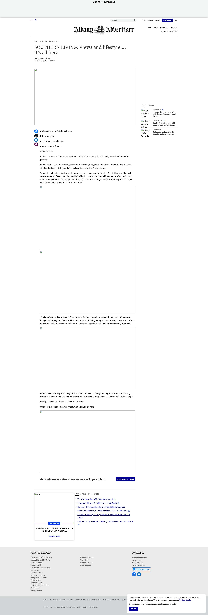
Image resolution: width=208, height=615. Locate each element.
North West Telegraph (87, 557)
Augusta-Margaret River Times (40, 560)
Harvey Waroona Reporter (39, 578)
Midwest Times (35, 588)
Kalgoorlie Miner (36, 580)
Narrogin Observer (36, 590)
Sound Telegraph (85, 565)
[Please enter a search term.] (134, 20)
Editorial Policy (80, 599)
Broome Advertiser (36, 562)
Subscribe (167, 20)
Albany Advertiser (40, 41)
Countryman (35, 570)
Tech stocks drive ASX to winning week (95, 499)
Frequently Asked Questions (63, 599)
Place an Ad (173, 27)
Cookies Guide (185, 600)
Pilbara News (84, 560)
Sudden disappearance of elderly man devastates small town (105, 521)
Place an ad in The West (111, 599)
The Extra (163, 27)
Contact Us (47, 599)
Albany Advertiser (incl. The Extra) (41, 557)
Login (157, 20)
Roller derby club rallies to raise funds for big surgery (101, 507)
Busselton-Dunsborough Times (40, 567)
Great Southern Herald (38, 575)
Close (133, 609)
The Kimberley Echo (37, 583)
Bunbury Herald (36, 565)
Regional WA (53, 41)
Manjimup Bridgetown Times (40, 585)
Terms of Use (93, 607)
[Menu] (32, 20)
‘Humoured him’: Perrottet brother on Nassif (97, 503)
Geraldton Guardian (37, 573)
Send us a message (143, 569)
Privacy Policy (82, 607)
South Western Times (86, 562)
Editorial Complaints (94, 599)
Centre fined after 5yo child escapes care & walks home (102, 511)
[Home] (35, 20)
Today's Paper (153, 27)
